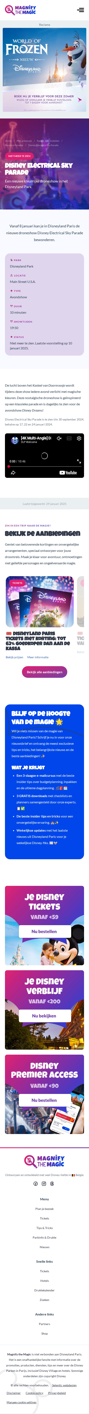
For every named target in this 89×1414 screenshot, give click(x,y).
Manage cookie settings (21, 1402)
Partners (44, 1324)
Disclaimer (14, 1393)
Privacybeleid (57, 1393)
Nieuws (44, 1247)
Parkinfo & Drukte (44, 1237)
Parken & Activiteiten (48, 140)
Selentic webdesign (64, 1385)
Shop (44, 1333)
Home (8, 140)
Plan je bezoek (24, 140)
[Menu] (80, 10)
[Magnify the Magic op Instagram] (43, 1184)
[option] (40, 618)
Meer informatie (37, 657)
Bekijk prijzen (14, 657)
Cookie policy (34, 1393)
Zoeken (44, 1300)
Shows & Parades (14, 145)
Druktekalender (44, 1290)
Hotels (44, 1280)
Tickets (44, 1218)
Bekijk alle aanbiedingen (44, 672)
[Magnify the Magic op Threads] (52, 1184)
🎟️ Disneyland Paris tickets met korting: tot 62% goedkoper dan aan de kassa (38, 642)
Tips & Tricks (44, 1228)
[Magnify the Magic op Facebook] (35, 1184)
